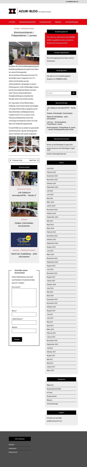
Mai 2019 (50, 322)
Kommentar (16, 287)
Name (14, 311)
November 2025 (52, 179)
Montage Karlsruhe (59, 154)
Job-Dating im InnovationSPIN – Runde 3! (61, 109)
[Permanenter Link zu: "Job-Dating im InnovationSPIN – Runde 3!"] (24, 178)
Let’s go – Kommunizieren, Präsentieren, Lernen (56, 123)
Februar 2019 (51, 333)
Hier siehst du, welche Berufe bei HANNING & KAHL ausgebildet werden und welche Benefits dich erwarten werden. (61, 40)
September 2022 (52, 262)
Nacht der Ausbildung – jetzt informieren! (57, 118)
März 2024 (50, 228)
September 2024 (52, 217)
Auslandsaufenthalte (27, 22)
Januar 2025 (51, 206)
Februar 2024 (51, 232)
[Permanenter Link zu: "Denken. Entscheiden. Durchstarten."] (24, 209)
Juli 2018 (50, 348)
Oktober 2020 (51, 284)
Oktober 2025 (51, 183)
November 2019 (52, 303)
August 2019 (51, 311)
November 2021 (52, 273)
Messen (58, 22)
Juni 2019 (50, 318)
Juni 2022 (50, 269)
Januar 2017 (51, 367)
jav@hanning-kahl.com (54, 421)
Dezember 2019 (52, 299)
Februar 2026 (51, 172)
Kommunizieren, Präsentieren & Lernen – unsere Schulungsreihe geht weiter (61, 129)
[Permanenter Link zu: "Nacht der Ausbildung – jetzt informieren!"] (24, 239)
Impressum (12, 448)
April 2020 (50, 295)
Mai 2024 (50, 221)
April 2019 (50, 325)
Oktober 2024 (51, 213)
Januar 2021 (51, 281)
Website (14, 327)
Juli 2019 (50, 314)
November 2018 (52, 340)
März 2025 (50, 202)
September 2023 (52, 243)
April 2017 (50, 363)
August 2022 (51, 266)
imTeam (12, 22)
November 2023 (52, 236)
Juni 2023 (50, 251)
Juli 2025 (50, 191)
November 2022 (52, 258)
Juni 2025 (50, 194)
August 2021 (51, 277)
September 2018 (52, 344)
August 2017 (51, 355)
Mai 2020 (50, 292)
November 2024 (52, 209)
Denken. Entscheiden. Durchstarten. (60, 113)
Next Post (32, 160)
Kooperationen (45, 22)
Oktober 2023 (51, 239)
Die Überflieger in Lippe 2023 (63, 144)
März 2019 (50, 329)
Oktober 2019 (51, 307)
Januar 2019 (51, 337)
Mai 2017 (50, 359)
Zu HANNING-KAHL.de (72, 1)
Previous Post (17, 160)
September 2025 (52, 187)
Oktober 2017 (51, 352)
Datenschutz (13, 452)
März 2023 (50, 254)
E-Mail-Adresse (17, 319)
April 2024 (50, 224)
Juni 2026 (50, 168)
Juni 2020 (50, 288)
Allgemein (50, 385)
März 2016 (50, 370)
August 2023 (51, 247)
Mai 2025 (50, 198)
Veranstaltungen (71, 22)
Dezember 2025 (52, 176)
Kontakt (11, 444)
